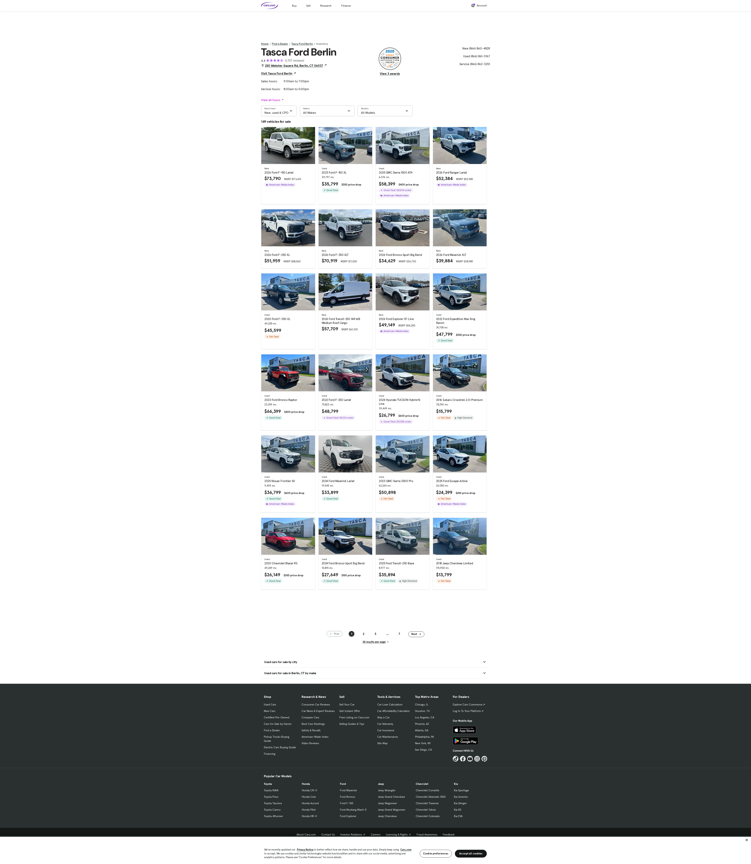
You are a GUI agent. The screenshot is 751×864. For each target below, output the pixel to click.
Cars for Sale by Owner (278, 724)
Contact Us (328, 834)
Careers (375, 834)
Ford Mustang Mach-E (353, 809)
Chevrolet (422, 784)
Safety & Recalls (311, 730)
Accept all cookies (470, 853)
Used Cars (270, 704)
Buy (294, 5)
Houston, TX (422, 711)
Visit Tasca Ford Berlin (276, 73)
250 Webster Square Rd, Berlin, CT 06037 (294, 65)
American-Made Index (315, 737)
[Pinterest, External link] (484, 759)
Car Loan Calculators (389, 704)
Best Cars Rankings (313, 724)
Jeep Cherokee (387, 816)
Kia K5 (457, 809)
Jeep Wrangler (386, 790)
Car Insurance (385, 730)
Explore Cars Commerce (467, 704)
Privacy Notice (305, 849)
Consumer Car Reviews (316, 704)
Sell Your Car (347, 704)
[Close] (746, 840)
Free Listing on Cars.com (354, 717)
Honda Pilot (309, 809)
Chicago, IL (421, 704)
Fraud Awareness (427, 834)
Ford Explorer (348, 816)
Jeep (381, 784)
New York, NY (423, 743)
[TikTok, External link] (455, 759)
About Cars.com (306, 834)
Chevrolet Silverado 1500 (431, 797)
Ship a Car (383, 717)
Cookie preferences (435, 853)
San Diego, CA (423, 749)
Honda (306, 784)
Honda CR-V (309, 790)
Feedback (449, 834)
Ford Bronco (347, 797)
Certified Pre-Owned (276, 717)
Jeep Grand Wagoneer (391, 809)
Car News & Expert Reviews (318, 711)
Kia (456, 784)
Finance (346, 5)
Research (325, 5)
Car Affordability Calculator (393, 711)
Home (265, 44)
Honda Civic (309, 797)
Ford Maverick (348, 790)
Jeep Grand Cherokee (391, 797)
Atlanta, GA (421, 730)
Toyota (268, 784)
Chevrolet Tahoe (426, 809)
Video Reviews (310, 743)
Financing (269, 754)
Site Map (382, 743)
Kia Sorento (461, 797)
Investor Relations (351, 834)
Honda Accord (310, 803)
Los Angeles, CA (424, 717)
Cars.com (405, 849)
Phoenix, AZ (422, 724)
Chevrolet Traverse (427, 803)
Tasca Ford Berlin (302, 44)
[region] (375, 850)
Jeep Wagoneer (387, 803)
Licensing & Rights (397, 834)
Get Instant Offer (349, 711)
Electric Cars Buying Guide (280, 747)
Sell (308, 5)
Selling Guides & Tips (351, 724)
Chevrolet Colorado (428, 816)
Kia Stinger (460, 803)
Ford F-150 (346, 803)
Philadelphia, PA (424, 737)
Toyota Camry (272, 809)
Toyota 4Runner (273, 816)
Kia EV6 (458, 816)
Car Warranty (385, 724)
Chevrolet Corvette (427, 790)
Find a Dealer (280, 44)
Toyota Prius (271, 797)
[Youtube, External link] (470, 759)
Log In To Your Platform (467, 711)
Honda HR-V (309, 816)
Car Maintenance (387, 737)
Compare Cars (310, 717)
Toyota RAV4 (271, 790)
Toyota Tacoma (273, 803)
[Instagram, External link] (477, 759)
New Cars (269, 711)
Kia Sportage (461, 790)
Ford (343, 784)
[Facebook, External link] (463, 759)
